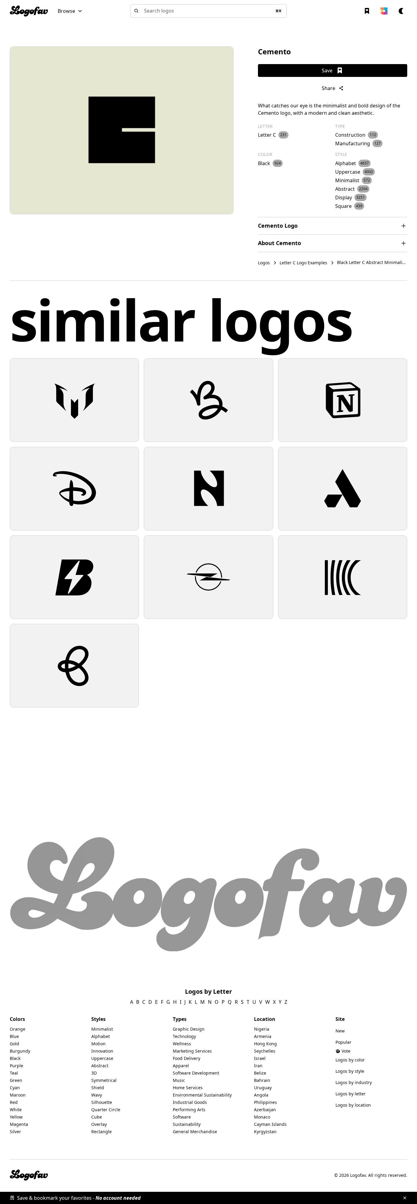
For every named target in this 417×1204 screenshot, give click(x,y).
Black (15, 1058)
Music (179, 1080)
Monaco (262, 1117)
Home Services (188, 1087)
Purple (16, 1065)
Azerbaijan (265, 1109)
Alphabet (100, 1036)
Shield (97, 1087)
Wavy (96, 1095)
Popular (343, 1042)
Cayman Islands (270, 1124)
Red (14, 1102)
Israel (260, 1058)
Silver (15, 1131)
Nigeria (261, 1029)
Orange (17, 1029)
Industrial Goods (190, 1102)
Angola (261, 1095)
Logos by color (350, 1060)
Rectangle (101, 1131)
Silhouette (101, 1102)
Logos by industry (353, 1082)
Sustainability (187, 1124)
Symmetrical (104, 1080)
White (16, 1109)
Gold (14, 1044)
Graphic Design (189, 1029)
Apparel (181, 1065)
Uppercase (102, 1058)
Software (182, 1117)
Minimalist (102, 1029)
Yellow (16, 1117)
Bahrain (262, 1080)
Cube (96, 1117)
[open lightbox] (122, 130)
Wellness (182, 1044)
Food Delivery (186, 1058)
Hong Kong (265, 1044)
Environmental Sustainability (202, 1095)
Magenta (19, 1124)
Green (16, 1080)
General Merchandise (195, 1131)
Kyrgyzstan (265, 1131)
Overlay (99, 1124)
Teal (14, 1073)
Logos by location (353, 1105)
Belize (260, 1073)
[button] (70, 11)
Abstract (99, 1065)
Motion (98, 1044)
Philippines (265, 1102)
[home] (29, 10)
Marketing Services (192, 1051)
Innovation (102, 1051)
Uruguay (263, 1087)
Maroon (18, 1095)
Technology (184, 1036)
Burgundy (20, 1051)
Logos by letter (350, 1094)
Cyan (15, 1087)
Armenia (262, 1036)
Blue (14, 1036)
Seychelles (264, 1051)
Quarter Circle (105, 1109)
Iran (258, 1065)
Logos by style (349, 1071)
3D (94, 1073)
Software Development (196, 1073)
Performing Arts (189, 1109)
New (340, 1031)
